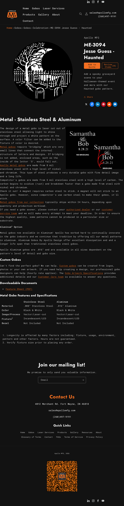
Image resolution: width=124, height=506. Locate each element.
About (99, 432)
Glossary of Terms (31, 437)
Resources (87, 432)
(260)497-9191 (107, 16)
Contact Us (62, 396)
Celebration (40, 27)
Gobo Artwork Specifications (84, 273)
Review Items (110, 65)
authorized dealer (78, 209)
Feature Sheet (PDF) (19, 289)
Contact (49, 437)
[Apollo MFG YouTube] (103, 2)
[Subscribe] (83, 380)
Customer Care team (51, 276)
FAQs (58, 437)
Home (9, 27)
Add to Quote (92, 65)
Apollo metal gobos (12, 165)
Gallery (74, 432)
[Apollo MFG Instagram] (93, 2)
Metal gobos (8, 146)
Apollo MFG (59, 453)
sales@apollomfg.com (102, 12)
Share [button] (90, 97)
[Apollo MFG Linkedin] (88, 2)
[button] (81, 14)
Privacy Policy (94, 437)
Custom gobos (67, 265)
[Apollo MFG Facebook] (98, 2)
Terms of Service (73, 437)
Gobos (17, 27)
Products (62, 432)
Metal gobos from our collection (22, 202)
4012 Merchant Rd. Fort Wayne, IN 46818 (62, 404)
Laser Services (46, 432)
